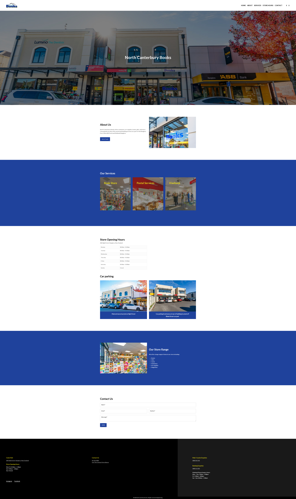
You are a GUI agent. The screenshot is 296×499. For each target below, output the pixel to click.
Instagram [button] (9, 481)
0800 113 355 (196, 468)
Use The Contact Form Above (100, 462)
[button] (105, 139)
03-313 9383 (95, 460)
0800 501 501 (196, 460)
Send (103, 425)
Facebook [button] (17, 481)
